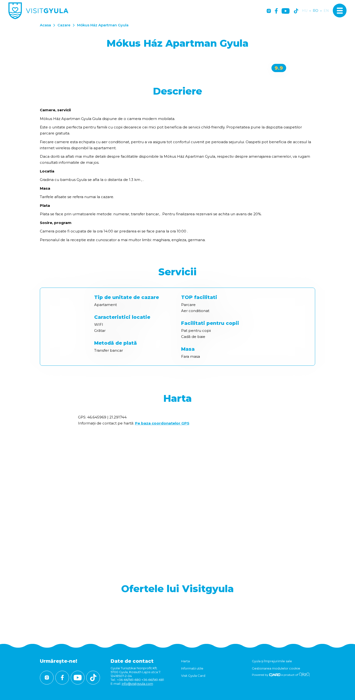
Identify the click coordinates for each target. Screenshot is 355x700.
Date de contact (132, 661)
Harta (185, 661)
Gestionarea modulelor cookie (276, 668)
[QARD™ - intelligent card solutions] (275, 675)
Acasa (45, 25)
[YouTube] (286, 11)
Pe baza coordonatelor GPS (162, 423)
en (326, 11)
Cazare (64, 25)
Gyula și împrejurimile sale (272, 661)
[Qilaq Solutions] (304, 675)
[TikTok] (296, 11)
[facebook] (276, 11)
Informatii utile (192, 668)
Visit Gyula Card (193, 676)
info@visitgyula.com (137, 683)
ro (315, 11)
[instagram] (269, 11)
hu (304, 11)
